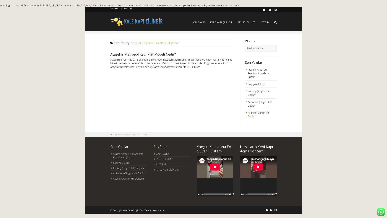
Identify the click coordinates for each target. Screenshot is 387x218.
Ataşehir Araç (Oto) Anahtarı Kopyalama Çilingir (258, 73)
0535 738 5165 (125, 8)
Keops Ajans (159, 210)
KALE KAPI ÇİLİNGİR (221, 22)
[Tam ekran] (232, 194)
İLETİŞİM (264, 22)
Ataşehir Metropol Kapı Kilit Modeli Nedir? (143, 54)
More (197, 67)
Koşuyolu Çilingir (256, 84)
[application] (215, 176)
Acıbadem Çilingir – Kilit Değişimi (129, 173)
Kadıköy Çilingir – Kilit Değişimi (128, 168)
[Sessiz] (230, 194)
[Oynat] (199, 194)
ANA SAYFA (198, 22)
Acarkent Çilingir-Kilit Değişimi (128, 178)
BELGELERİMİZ (246, 22)
